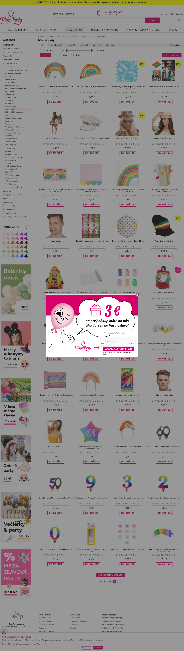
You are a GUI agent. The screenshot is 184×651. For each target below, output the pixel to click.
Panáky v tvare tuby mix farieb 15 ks (164, 87)
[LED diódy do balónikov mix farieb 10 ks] (127, 545)
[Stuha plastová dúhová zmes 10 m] (127, 288)
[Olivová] (13, 251)
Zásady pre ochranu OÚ (78, 621)
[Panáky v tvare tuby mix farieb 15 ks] (164, 81)
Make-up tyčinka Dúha (164, 395)
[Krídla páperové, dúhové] (164, 288)
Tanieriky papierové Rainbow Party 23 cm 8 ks (56, 88)
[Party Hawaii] (16, 428)
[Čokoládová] (26, 247)
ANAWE (115, 649)
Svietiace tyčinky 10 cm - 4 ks (128, 395)
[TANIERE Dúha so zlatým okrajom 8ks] (91, 83)
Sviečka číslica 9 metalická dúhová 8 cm (91, 498)
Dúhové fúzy (56, 241)
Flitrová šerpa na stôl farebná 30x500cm (56, 395)
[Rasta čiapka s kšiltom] (164, 236)
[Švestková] (22, 234)
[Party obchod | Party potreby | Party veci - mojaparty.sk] (11, 18)
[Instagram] (12, 634)
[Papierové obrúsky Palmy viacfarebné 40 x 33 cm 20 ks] (55, 186)
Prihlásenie (165, 14)
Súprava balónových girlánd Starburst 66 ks (164, 345)
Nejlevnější (71, 45)
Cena (62, 50)
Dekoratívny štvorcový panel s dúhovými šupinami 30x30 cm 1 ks (128, 88)
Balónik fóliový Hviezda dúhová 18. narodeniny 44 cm (91, 447)
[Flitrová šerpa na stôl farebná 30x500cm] (55, 391)
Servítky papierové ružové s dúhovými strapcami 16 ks (92, 191)
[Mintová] (8, 256)
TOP (42, 45)
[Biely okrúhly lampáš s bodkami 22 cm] (127, 237)
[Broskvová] (4, 243)
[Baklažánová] (26, 238)
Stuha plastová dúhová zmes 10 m (128, 292)
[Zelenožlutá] (8, 251)
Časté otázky (75, 618)
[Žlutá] (13, 247)
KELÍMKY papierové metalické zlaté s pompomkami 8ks (164, 191)
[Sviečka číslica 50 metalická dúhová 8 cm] (55, 494)
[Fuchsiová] (17, 238)
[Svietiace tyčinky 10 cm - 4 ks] (127, 391)
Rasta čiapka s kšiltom (164, 241)
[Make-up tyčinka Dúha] (164, 391)
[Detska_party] (16, 485)
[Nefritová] (4, 251)
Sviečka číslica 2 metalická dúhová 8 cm (164, 498)
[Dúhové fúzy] (55, 237)
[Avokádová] (17, 251)
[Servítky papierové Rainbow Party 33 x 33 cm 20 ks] (127, 186)
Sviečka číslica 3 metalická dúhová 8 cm (128, 498)
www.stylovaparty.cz (164, 645)
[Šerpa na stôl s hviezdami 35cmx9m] (91, 288)
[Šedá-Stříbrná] (8, 234)
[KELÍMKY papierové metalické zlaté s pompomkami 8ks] (164, 186)
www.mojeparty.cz (19, 645)
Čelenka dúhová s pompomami (128, 446)
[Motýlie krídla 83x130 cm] (55, 134)
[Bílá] (4, 234)
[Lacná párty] (16, 598)
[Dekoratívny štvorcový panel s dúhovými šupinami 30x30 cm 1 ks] (127, 83)
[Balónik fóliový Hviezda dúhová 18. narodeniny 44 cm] (91, 442)
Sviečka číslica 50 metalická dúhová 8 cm (56, 498)
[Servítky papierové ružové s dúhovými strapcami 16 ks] (91, 186)
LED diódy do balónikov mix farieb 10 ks (128, 549)
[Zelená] (26, 251)
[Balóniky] (16, 314)
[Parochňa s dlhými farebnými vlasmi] (55, 288)
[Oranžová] (13, 243)
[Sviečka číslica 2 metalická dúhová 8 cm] (164, 494)
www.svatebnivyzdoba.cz (63, 645)
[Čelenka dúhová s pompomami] (127, 442)
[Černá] (26, 243)
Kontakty (73, 628)
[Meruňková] (8, 243)
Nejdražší (84, 45)
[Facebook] (4, 634)
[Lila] (13, 234)
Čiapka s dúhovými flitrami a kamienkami (92, 138)
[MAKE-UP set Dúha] (55, 442)
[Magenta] (22, 238)
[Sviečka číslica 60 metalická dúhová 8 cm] (164, 442)
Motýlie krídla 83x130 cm (55, 138)
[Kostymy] (16, 371)
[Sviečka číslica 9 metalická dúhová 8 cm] (91, 494)
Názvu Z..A (110, 45)
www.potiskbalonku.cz (140, 645)
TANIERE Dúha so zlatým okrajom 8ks (91, 87)
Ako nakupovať (44, 618)
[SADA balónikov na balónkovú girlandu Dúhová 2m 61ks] (164, 545)
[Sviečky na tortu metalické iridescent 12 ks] (91, 545)
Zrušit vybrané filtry (171, 55)
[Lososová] (4, 238)
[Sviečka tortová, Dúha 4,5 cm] (91, 391)
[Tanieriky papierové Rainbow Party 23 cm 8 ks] (55, 83)
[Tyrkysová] (13, 256)
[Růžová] (13, 238)
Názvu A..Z (97, 45)
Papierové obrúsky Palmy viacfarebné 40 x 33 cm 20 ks (56, 191)
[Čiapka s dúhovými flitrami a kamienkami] (91, 134)
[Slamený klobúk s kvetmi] (164, 134)
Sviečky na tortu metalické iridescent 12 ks (91, 550)
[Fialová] (17, 234)
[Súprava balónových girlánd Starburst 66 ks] (164, 340)
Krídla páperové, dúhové (164, 292)
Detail (62, 92)
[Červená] (17, 243)
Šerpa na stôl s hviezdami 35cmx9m (92, 292)
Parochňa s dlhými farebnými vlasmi (56, 292)
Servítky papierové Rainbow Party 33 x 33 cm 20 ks (128, 191)
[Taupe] (8, 247)
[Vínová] (22, 243)
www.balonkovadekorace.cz (113, 645)
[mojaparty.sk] (17, 615)
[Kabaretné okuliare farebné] (127, 136)
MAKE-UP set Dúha (55, 446)
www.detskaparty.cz (88, 645)
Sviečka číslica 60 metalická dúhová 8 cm (164, 446)
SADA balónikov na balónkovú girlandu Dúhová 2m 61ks (164, 550)
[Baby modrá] (4, 256)
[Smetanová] (4, 247)
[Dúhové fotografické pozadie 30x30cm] (91, 237)
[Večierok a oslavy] (16, 542)
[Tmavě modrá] (26, 256)
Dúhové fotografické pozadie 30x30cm (92, 241)
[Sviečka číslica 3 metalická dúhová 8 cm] (127, 494)
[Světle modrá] (17, 256)
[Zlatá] (17, 247)
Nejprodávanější (55, 45)
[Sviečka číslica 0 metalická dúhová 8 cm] (55, 545)
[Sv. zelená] (22, 251)
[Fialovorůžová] (26, 234)
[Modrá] (22, 256)
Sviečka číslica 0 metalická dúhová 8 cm (55, 549)
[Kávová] (22, 247)
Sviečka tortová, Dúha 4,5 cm (92, 395)
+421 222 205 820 (112, 11)
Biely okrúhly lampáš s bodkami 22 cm (128, 241)
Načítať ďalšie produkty (110, 574)
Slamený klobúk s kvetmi (164, 138)
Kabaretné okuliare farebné (128, 138)
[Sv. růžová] (8, 238)
